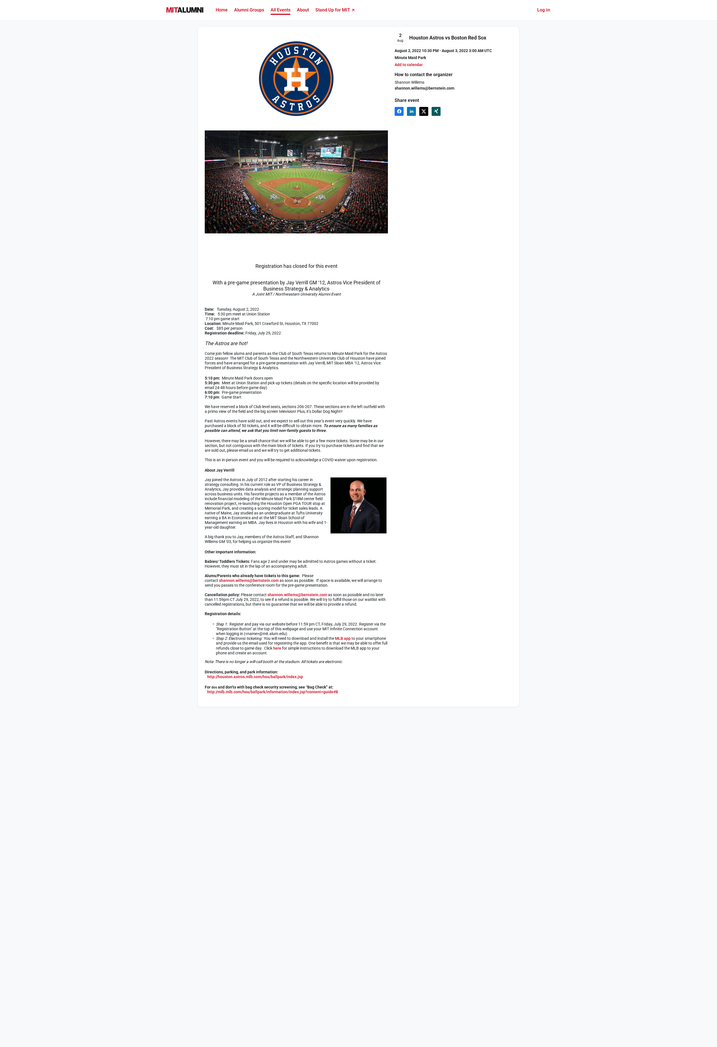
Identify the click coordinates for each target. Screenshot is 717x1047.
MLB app (343, 638)
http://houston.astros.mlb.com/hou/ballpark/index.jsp (255, 676)
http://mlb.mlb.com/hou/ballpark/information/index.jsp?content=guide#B (272, 692)
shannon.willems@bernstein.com (424, 88)
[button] (409, 64)
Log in (543, 10)
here (277, 648)
